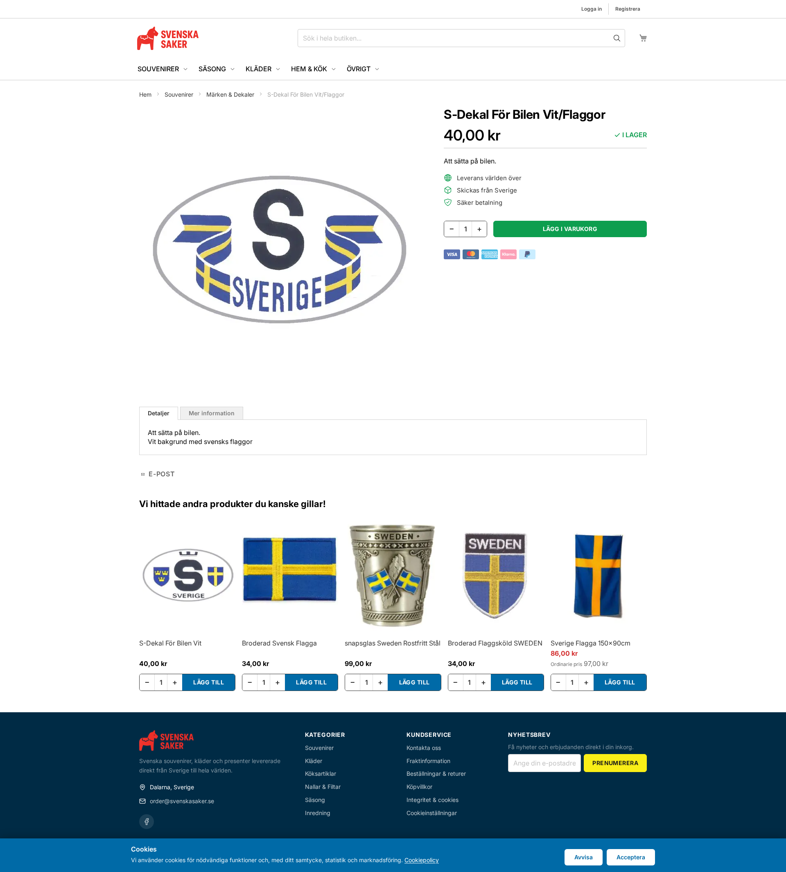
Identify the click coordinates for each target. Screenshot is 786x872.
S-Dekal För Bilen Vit (170, 643)
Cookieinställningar (432, 812)
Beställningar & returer (436, 773)
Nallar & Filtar (323, 786)
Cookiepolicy (421, 859)
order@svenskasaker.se (182, 800)
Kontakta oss (424, 747)
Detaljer (158, 413)
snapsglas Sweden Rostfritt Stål (392, 643)
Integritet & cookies (432, 799)
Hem (146, 94)
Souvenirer (180, 94)
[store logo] (168, 38)
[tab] (158, 413)
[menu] (393, 69)
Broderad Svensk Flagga (279, 643)
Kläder (313, 760)
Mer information (212, 413)
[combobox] (461, 38)
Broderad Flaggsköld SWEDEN (495, 643)
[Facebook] (146, 821)
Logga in (591, 9)
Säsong (315, 799)
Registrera (627, 9)
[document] (393, 855)
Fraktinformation (428, 760)
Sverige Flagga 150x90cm (590, 643)
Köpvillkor (419, 786)
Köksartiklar (320, 773)
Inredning (317, 812)
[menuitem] (162, 69)
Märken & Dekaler (231, 94)
